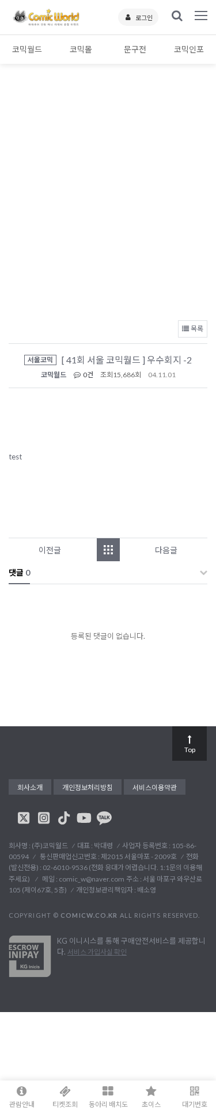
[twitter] (23, 818)
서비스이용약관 (154, 787)
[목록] (108, 549)
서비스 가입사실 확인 (97, 952)
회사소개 (30, 787)
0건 (87, 374)
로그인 (144, 17)
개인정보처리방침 (87, 787)
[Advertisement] (108, 200)
